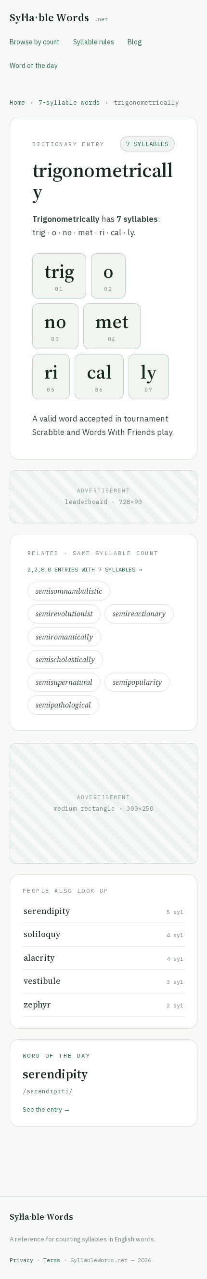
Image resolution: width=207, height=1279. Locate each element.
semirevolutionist (64, 614)
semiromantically (64, 637)
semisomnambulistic (69, 591)
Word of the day (34, 65)
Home (17, 102)
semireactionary (139, 614)
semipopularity (137, 682)
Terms (51, 1260)
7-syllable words (69, 102)
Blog (135, 42)
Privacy (21, 1260)
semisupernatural (64, 682)
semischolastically (65, 659)
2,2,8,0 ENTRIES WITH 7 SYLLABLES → (84, 569)
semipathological (63, 705)
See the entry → (46, 1109)
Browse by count (35, 42)
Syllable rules (93, 42)
